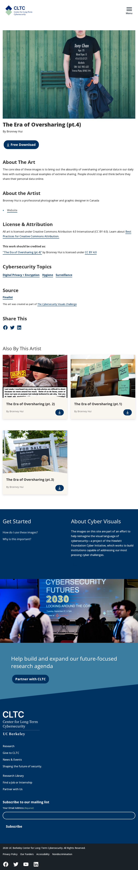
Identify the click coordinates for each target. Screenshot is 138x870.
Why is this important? (17, 539)
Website (12, 210)
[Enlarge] (131, 34)
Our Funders (27, 854)
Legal (74, 564)
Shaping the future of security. (22, 766)
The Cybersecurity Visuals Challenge (57, 304)
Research (8, 746)
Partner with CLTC (30, 679)
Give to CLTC (11, 753)
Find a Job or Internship (17, 782)
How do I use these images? (20, 532)
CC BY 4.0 (91, 252)
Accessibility (42, 854)
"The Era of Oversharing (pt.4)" (22, 252)
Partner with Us (13, 789)
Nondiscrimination (62, 854)
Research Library (13, 776)
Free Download (23, 144)
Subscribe (14, 826)
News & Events (12, 759)
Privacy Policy (10, 854)
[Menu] (129, 9)
